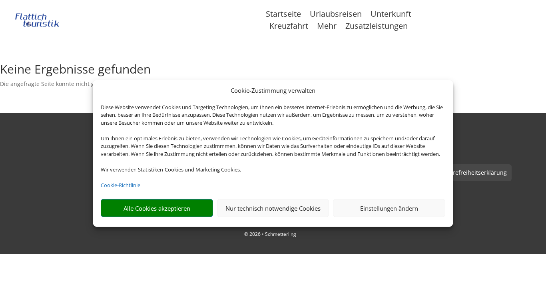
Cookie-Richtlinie (120, 185)
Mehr (327, 27)
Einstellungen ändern (389, 208)
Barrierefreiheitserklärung (471, 172)
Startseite (283, 15)
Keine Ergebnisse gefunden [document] (75, 70)
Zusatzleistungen (376, 27)
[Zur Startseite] (37, 20)
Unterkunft (391, 15)
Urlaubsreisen (336, 15)
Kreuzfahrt (288, 27)
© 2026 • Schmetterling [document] (270, 234)
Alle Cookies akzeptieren (157, 208)
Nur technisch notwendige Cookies (273, 208)
